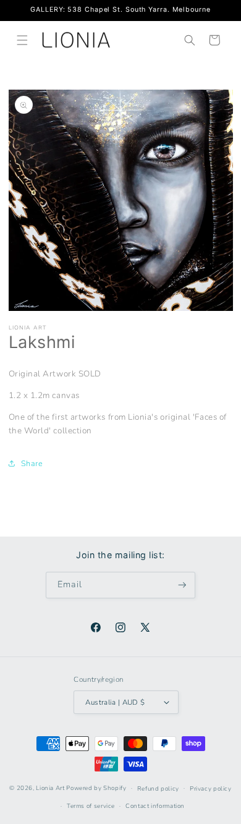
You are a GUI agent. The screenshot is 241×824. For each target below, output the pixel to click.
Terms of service (91, 806)
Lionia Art (50, 788)
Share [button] (32, 463)
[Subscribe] (182, 585)
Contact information (155, 806)
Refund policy (158, 788)
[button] (22, 40)
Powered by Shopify (96, 788)
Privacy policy (211, 788)
